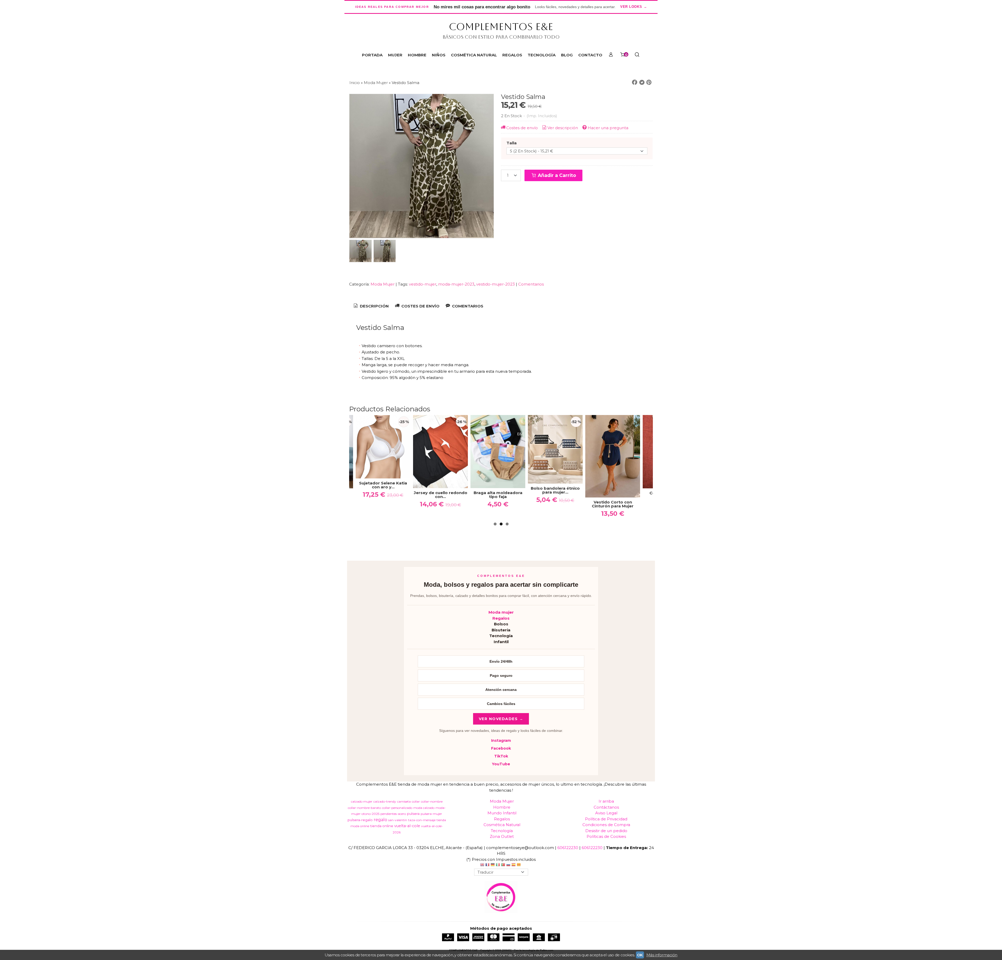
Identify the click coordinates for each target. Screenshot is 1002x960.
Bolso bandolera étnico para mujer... (467, 490)
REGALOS (512, 54)
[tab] (371, 306)
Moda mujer (501, 612)
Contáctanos (606, 807)
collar (416, 801)
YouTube (501, 764)
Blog (567, 54)
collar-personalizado (397, 808)
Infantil (501, 641)
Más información (661, 954)
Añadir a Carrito (556, 175)
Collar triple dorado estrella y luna (582, 494)
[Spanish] (513, 865)
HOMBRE (417, 54)
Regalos (501, 618)
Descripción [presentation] (374, 306)
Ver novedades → (501, 718)
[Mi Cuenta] (611, 55)
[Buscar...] (637, 55)
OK (640, 954)
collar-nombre (432, 801)
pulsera (413, 813)
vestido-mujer (422, 284)
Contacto (590, 54)
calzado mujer (361, 801)
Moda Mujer (383, 284)
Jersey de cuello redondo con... (353, 494)
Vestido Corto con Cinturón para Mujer (525, 504)
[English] (482, 865)
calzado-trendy (384, 801)
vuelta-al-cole (407, 825)
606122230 (567, 847)
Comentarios (531, 284)
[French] (487, 865)
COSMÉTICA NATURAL (474, 54)
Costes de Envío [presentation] (419, 306)
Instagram (501, 740)
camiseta (404, 801)
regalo (380, 819)
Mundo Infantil (501, 812)
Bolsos (501, 623)
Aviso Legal (606, 812)
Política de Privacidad (606, 818)
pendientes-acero (393, 814)
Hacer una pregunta (608, 127)
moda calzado (423, 808)
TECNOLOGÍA (542, 54)
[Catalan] (519, 865)
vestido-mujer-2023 (495, 284)
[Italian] (498, 865)
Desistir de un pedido (606, 830)
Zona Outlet (502, 836)
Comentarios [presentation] (467, 306)
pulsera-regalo (360, 820)
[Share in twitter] (642, 82)
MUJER (395, 54)
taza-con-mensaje (422, 820)
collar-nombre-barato (364, 808)
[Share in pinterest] (649, 82)
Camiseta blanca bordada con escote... (639, 494)
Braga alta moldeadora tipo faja (410, 494)
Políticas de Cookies (606, 836)
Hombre (501, 807)
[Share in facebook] (634, 82)
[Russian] (508, 865)
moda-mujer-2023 (456, 284)
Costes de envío (522, 127)
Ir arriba (606, 801)
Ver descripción (562, 127)
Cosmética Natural (502, 824)
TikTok (501, 756)
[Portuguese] (503, 865)
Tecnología (501, 635)
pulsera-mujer (431, 814)
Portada (372, 54)
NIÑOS (438, 54)
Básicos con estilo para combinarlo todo (501, 37)
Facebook (501, 748)
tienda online (381, 826)
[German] (493, 865)
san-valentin (397, 820)
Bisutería (501, 629)
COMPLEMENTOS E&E (501, 26)
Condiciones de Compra (606, 824)
